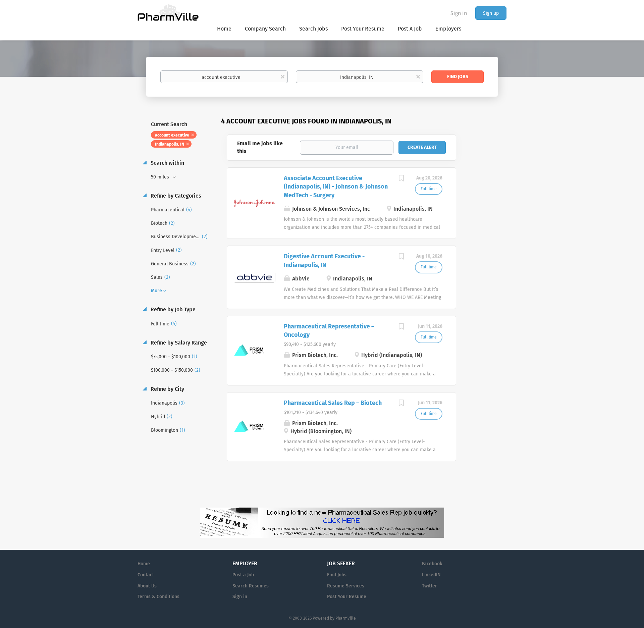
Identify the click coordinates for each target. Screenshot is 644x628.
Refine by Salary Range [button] (178, 342)
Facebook (432, 564)
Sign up (491, 13)
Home (144, 564)
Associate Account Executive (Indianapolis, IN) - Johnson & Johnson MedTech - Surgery (336, 186)
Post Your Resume (346, 596)
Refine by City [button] (166, 389)
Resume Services (345, 586)
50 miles (160, 177)
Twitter (429, 586)
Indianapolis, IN (169, 144)
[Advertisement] (487, 246)
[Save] (401, 179)
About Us (147, 586)
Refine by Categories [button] (175, 196)
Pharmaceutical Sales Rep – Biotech (333, 403)
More (156, 291)
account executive (172, 135)
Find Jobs (457, 77)
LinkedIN (431, 575)
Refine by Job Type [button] (172, 309)
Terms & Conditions (158, 596)
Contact (146, 575)
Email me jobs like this (260, 147)
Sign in (458, 13)
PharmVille (345, 618)
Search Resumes (250, 586)
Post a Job (243, 575)
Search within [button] (166, 163)
